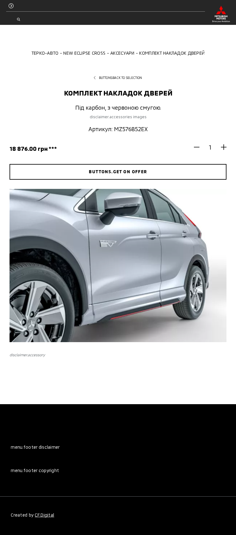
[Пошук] (18, 19)
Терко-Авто (45, 53)
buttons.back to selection (120, 78)
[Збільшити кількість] (221, 147)
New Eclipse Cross (84, 53)
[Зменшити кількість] (199, 147)
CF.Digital (44, 514)
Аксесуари (122, 53)
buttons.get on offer (118, 171)
